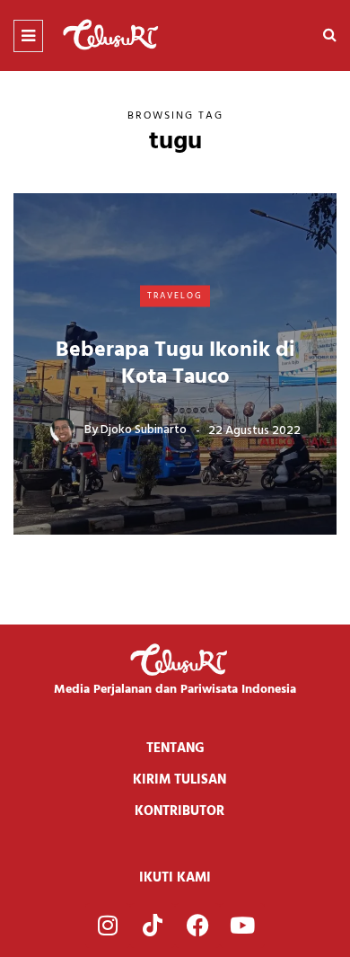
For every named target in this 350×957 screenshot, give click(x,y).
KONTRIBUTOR (179, 811)
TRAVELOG (175, 295)
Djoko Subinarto (144, 430)
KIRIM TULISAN (179, 780)
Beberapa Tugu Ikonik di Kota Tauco (175, 363)
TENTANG (175, 748)
